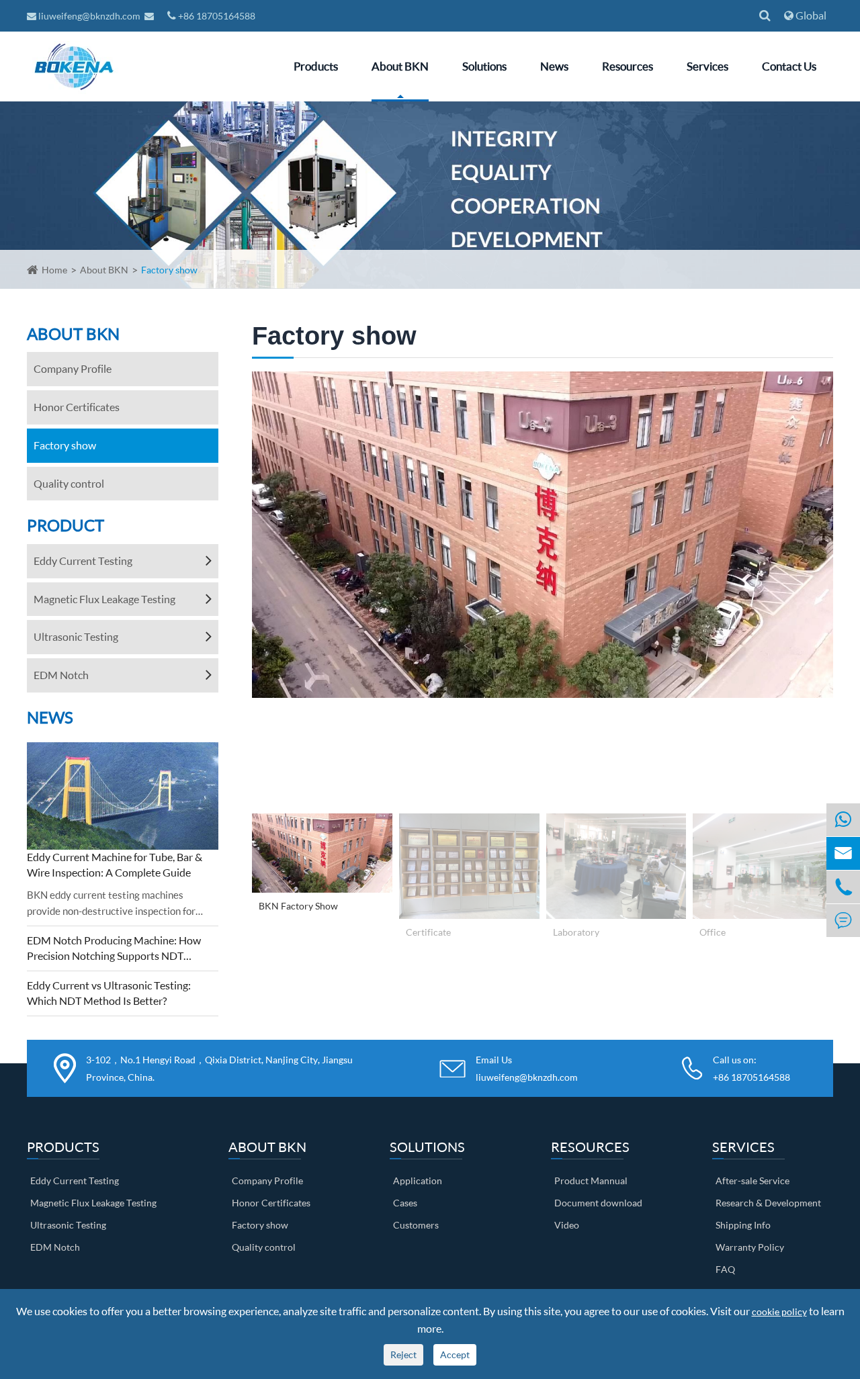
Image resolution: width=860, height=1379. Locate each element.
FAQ (725, 1269)
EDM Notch (61, 674)
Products (316, 66)
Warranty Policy (750, 1247)
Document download (598, 1202)
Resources (627, 66)
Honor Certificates (77, 406)
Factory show (169, 269)
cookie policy (779, 1311)
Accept (455, 1354)
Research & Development (768, 1202)
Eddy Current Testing (83, 560)
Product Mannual (591, 1180)
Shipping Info (743, 1225)
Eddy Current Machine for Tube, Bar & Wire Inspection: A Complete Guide (114, 864)
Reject (403, 1354)
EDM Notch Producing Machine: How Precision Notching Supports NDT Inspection (114, 949)
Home (54, 269)
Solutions (484, 66)
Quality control (69, 483)
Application (417, 1180)
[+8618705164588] (843, 819)
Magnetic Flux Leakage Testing (104, 598)
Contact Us (789, 66)
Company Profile (73, 368)
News (554, 66)
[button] (261, 589)
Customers (416, 1225)
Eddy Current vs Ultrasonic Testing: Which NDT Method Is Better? (109, 993)
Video (566, 1225)
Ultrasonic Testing (76, 636)
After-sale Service (752, 1180)
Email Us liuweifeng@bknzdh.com (527, 1068)
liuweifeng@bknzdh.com (89, 15)
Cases (405, 1202)
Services (707, 66)
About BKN (400, 66)
